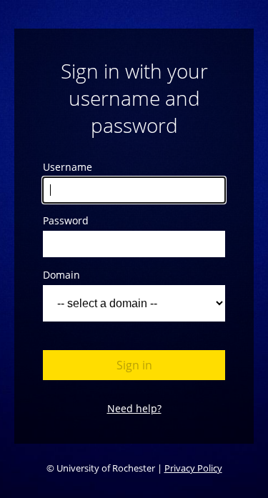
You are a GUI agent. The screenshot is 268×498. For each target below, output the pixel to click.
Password (66, 220)
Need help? (134, 408)
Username (67, 167)
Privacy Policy (193, 468)
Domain (61, 275)
